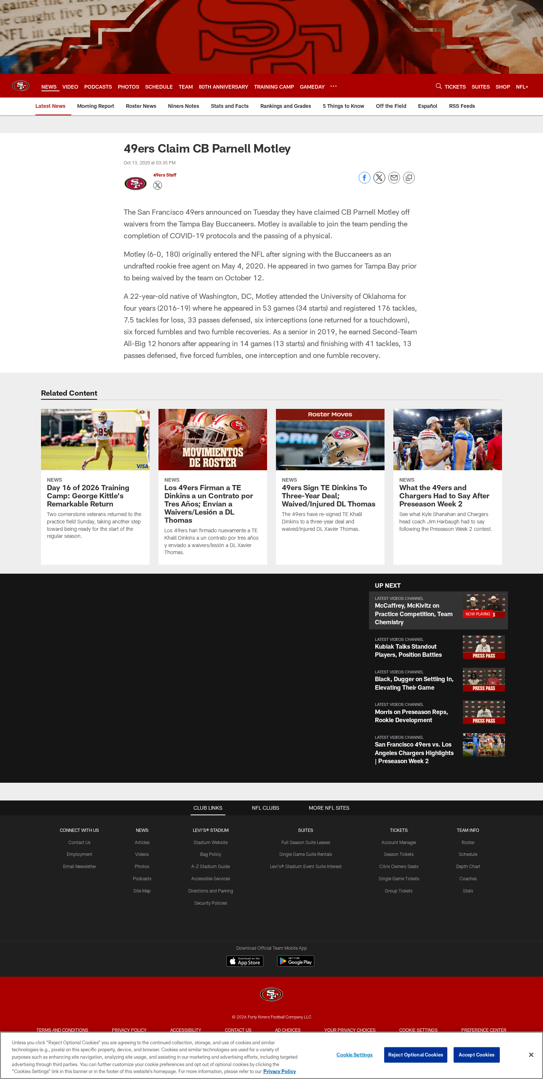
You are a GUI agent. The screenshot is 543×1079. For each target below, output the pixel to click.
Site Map (142, 890)
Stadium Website (211, 842)
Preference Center (483, 1029)
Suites (305, 830)
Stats (468, 890)
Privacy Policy (129, 1029)
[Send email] (394, 181)
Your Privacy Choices (350, 1029)
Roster (468, 842)
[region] (271, 1055)
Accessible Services (210, 878)
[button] (438, 610)
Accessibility (185, 1029)
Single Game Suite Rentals (305, 854)
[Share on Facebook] (364, 181)
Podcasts (142, 878)
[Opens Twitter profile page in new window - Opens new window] (157, 185)
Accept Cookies (477, 1055)
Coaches (468, 878)
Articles (142, 842)
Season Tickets (399, 854)
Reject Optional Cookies (415, 1055)
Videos (142, 854)
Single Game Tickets (399, 878)
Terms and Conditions (62, 1029)
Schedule (468, 854)
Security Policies (210, 902)
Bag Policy (210, 854)
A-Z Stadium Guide (210, 866)
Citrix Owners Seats (399, 866)
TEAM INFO (468, 830)
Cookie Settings (418, 1029)
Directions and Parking (210, 890)
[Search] (439, 86)
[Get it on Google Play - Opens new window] (295, 965)
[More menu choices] (334, 86)
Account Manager (399, 842)
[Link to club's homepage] (21, 86)
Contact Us (79, 842)
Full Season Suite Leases (305, 842)
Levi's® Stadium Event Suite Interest (306, 866)
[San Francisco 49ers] (271, 995)
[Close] (531, 1055)
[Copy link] (409, 178)
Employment (79, 854)
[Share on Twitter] (379, 181)
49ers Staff (164, 174)
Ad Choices (288, 1029)
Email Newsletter (79, 866)
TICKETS (399, 830)
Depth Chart (468, 866)
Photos (142, 866)
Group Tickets (399, 890)
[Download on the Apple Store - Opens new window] (245, 962)
